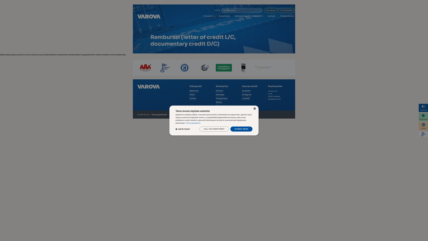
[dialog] (214, 120)
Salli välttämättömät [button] (214, 129)
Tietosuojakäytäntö (193, 123)
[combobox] (255, 108)
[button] (183, 129)
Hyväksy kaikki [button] (241, 129)
